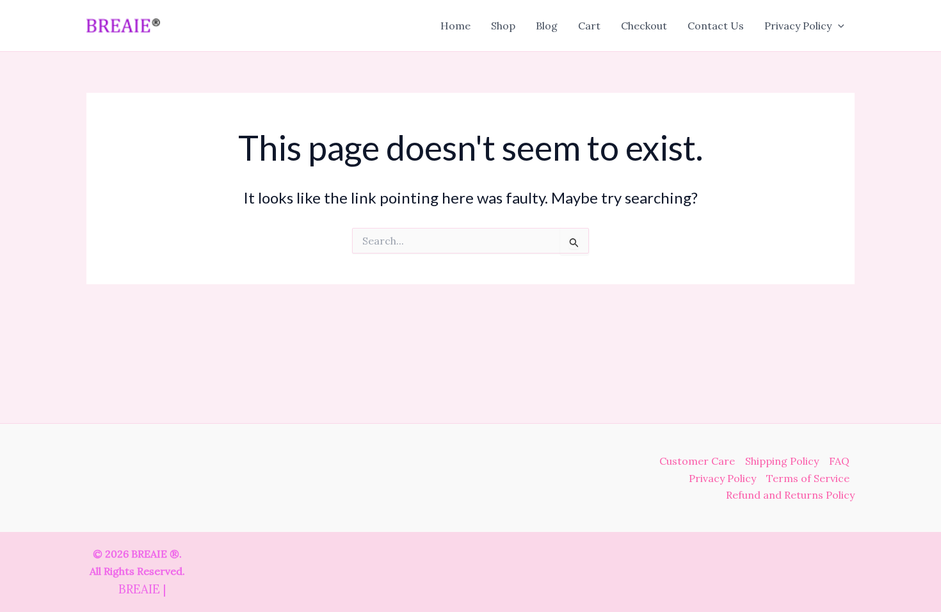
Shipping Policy (782, 461)
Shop (503, 25)
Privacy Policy (798, 25)
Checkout (644, 25)
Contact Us (716, 25)
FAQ (839, 461)
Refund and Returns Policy (790, 494)
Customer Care (697, 461)
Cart (589, 25)
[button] (838, 25)
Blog (547, 25)
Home (455, 25)
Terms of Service (807, 478)
